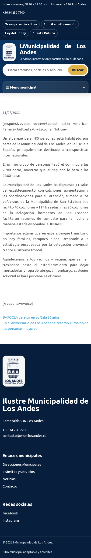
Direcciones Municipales (22, 464)
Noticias (9, 479)
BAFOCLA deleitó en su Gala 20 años (31, 317)
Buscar (78, 70)
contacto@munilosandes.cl (24, 436)
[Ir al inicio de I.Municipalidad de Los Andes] (9, 52)
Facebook (10, 513)
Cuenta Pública (43, 33)
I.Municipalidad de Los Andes (53, 49)
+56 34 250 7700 (13, 12)
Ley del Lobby (15, 33)
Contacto (10, 486)
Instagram (11, 520)
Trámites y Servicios (19, 472)
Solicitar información (60, 24)
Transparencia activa (21, 24)
